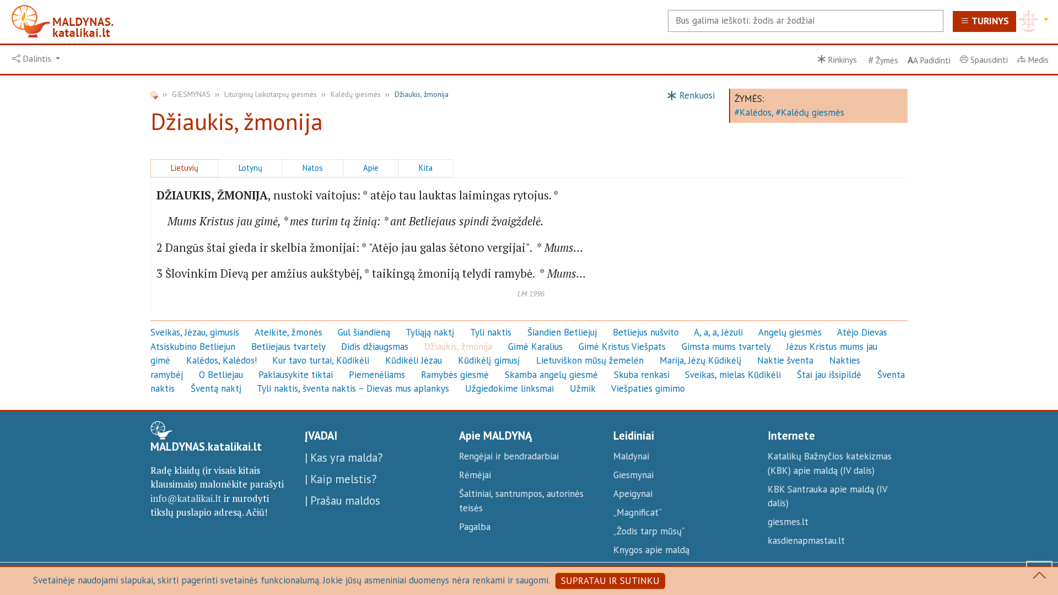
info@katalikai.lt (186, 498)
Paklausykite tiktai (295, 375)
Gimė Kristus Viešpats (622, 346)
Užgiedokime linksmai (509, 388)
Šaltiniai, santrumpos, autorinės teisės (521, 501)
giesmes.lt (788, 522)
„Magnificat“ (637, 512)
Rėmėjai (475, 475)
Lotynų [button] (250, 168)
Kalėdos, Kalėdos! (221, 360)
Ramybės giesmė (455, 375)
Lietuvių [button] (184, 168)
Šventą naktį (216, 388)
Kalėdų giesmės (356, 94)
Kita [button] (426, 168)
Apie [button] (371, 168)
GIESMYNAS (191, 94)
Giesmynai (633, 475)
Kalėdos (755, 112)
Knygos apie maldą (651, 550)
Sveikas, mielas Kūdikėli (733, 375)
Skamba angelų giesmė (551, 375)
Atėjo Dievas (862, 332)
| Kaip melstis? (340, 479)
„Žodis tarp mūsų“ (649, 531)
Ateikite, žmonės (288, 332)
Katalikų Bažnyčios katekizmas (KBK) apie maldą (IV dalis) (830, 463)
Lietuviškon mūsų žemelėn (590, 360)
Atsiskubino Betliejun (192, 346)
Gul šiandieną (364, 332)
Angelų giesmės (790, 332)
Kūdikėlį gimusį (489, 360)
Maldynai (631, 456)
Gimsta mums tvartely (726, 346)
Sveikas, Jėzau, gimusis (194, 332)
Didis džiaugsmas (374, 346)
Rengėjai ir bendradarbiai (509, 456)
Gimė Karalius (535, 346)
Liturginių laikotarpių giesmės (270, 94)
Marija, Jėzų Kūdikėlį (701, 360)
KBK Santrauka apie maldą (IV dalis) (827, 496)
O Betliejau (221, 375)
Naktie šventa (785, 360)
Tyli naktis (490, 332)
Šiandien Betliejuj (562, 332)
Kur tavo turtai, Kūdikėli (320, 360)
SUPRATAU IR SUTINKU (610, 581)
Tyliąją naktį (430, 332)
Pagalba (474, 527)
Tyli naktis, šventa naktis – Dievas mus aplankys (353, 388)
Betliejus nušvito (646, 332)
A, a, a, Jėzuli (718, 332)
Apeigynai (632, 494)
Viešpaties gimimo (648, 388)
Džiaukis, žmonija (458, 346)
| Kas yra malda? (343, 457)
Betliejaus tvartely (288, 346)
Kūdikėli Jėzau (413, 360)
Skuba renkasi (642, 375)
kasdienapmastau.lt (806, 540)
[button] (36, 58)
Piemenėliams (377, 375)
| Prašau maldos (342, 500)
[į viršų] (1039, 577)
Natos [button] (313, 168)
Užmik (583, 388)
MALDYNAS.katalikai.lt (206, 446)
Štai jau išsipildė (829, 375)
